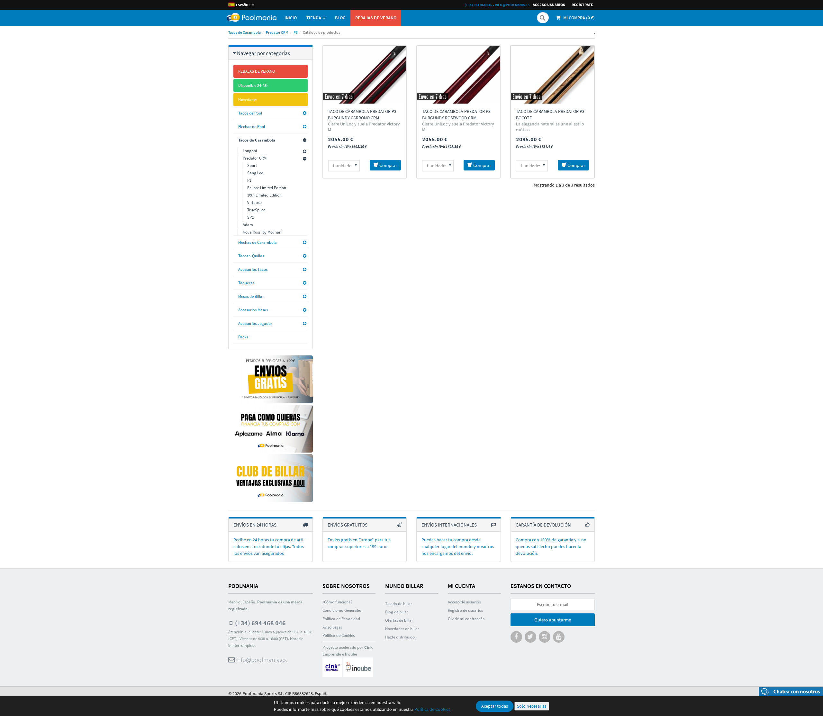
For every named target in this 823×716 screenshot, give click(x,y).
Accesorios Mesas (253, 310)
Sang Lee (255, 173)
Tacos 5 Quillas (251, 256)
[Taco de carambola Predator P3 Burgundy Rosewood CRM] (458, 75)
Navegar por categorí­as (263, 53)
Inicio (291, 18)
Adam (248, 224)
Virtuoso (254, 202)
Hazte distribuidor (400, 637)
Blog (340, 18)
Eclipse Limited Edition (266, 187)
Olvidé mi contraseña (466, 618)
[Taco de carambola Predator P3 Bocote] (552, 75)
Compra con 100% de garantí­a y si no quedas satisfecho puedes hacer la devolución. (551, 546)
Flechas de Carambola (257, 242)
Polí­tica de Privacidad (341, 618)
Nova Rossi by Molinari (262, 232)
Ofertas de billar (399, 620)
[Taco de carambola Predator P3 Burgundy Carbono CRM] (364, 75)
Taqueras (246, 283)
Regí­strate (582, 4)
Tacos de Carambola (244, 32)
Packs (243, 337)
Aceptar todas (494, 706)
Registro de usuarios (465, 610)
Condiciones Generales (341, 610)
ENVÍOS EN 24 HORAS (254, 525)
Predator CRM (277, 32)
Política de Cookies (432, 709)
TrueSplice (256, 210)
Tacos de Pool (250, 113)
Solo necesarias (532, 706)
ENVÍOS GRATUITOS (347, 525)
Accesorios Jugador (255, 323)
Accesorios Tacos (252, 269)
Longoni (250, 150)
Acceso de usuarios (464, 602)
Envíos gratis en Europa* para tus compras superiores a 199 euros (359, 543)
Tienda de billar (398, 603)
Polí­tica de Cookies (338, 635)
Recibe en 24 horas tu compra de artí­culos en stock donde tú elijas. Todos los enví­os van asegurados (268, 546)
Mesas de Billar (251, 296)
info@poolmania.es (512, 5)
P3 (296, 32)
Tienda (314, 18)
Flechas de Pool (251, 126)
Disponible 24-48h (253, 85)
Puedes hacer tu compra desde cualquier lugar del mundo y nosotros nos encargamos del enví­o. (457, 546)
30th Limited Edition (264, 195)
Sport (252, 165)
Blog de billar (396, 612)
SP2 (250, 217)
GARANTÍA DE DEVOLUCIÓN (543, 525)
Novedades (247, 99)
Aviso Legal (332, 627)
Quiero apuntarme (552, 620)
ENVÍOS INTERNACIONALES (449, 525)
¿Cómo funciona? (337, 602)
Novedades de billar (402, 628)
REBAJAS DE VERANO (375, 18)
